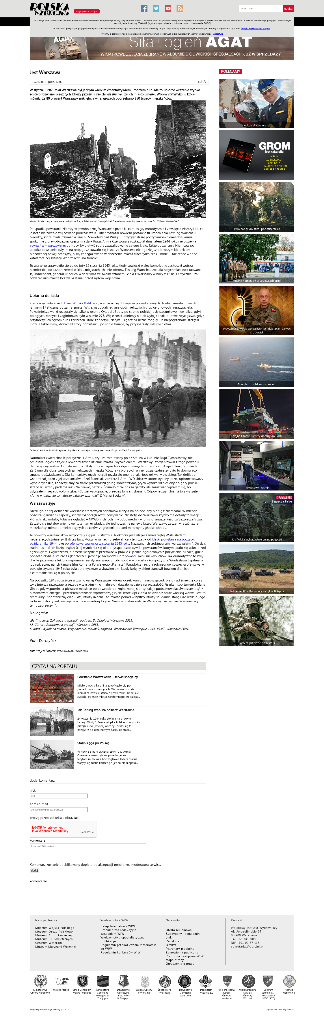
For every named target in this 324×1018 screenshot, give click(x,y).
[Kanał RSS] (180, 8)
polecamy (230, 71)
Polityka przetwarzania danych (255, 28)
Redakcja (172, 941)
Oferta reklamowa (179, 930)
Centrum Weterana (49, 942)
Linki (169, 937)
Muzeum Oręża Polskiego (54, 931)
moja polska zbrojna (86, 11)
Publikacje (108, 941)
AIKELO (290, 1009)
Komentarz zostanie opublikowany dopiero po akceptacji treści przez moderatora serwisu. (95, 864)
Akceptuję (218, 33)
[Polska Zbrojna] (83, 15)
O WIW (171, 945)
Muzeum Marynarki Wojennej (55, 946)
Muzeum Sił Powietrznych (54, 939)
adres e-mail (40, 804)
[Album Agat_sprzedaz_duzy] (162, 45)
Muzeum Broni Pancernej (53, 935)
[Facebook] (144, 8)
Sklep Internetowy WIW (118, 926)
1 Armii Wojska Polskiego (79, 303)
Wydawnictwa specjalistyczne (123, 937)
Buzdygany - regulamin (183, 933)
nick (34, 790)
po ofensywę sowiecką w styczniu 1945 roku (97, 543)
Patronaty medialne (180, 948)
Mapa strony (175, 960)
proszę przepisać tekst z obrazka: (55, 817)
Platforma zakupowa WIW (185, 956)
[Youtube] (168, 8)
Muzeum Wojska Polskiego (55, 927)
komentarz (39, 840)
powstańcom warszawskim (48, 245)
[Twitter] (156, 8)
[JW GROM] (257, 155)
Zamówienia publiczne (182, 952)
